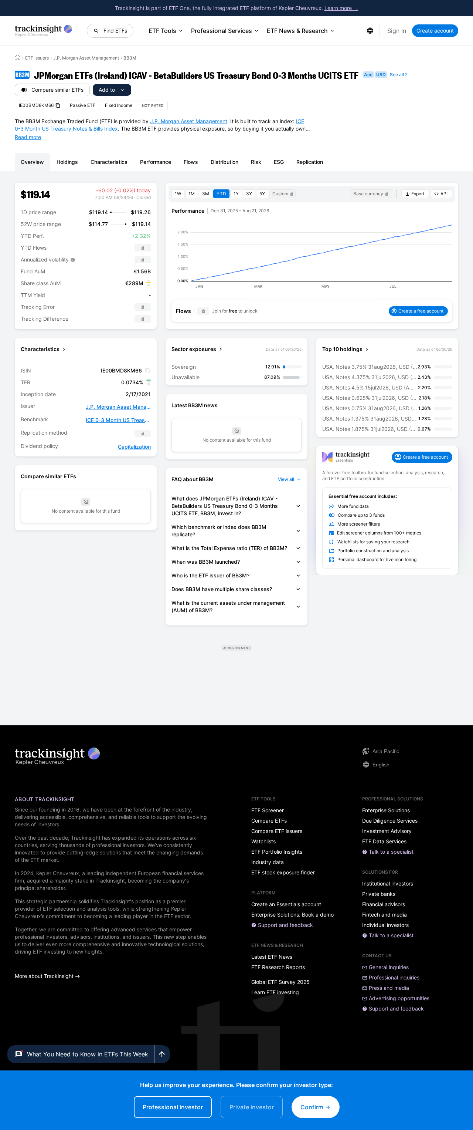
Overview (32, 162)
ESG (279, 162)
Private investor (251, 1107)
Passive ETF (82, 105)
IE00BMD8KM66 (36, 105)
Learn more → (341, 8)
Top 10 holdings (342, 349)
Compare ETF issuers (276, 831)
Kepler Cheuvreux (57, 873)
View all (286, 479)
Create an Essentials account (286, 904)
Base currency (368, 193)
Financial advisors (383, 904)
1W (178, 193)
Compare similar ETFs (57, 90)
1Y (236, 193)
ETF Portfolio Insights (276, 852)
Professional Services (221, 30)
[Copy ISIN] (148, 371)
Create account (435, 30)
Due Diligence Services (390, 821)
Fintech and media (384, 915)
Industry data (267, 862)
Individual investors (385, 925)
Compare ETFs (269, 821)
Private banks (378, 894)
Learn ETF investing (275, 992)
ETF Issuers (37, 58)
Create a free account (420, 311)
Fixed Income (118, 105)
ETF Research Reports (278, 967)
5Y (262, 193)
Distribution (224, 162)
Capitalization (134, 446)
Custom (280, 193)
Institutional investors (387, 884)
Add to (107, 90)
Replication (309, 162)
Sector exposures (193, 349)
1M (191, 193)
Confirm (312, 1107)
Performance (155, 162)
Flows (191, 162)
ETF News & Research (297, 30)
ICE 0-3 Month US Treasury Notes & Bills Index (118, 420)
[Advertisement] (236, 673)
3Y (249, 193)
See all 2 (399, 74)
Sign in (396, 30)
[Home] (18, 57)
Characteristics (109, 162)
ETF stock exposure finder (283, 873)
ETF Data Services (384, 841)
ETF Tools (162, 30)
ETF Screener (267, 810)
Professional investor (173, 1107)
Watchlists (263, 841)
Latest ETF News (271, 957)
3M (205, 193)
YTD (221, 193)
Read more (28, 137)
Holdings (67, 162)
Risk (256, 162)
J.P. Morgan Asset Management (86, 58)
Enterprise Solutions (386, 810)
